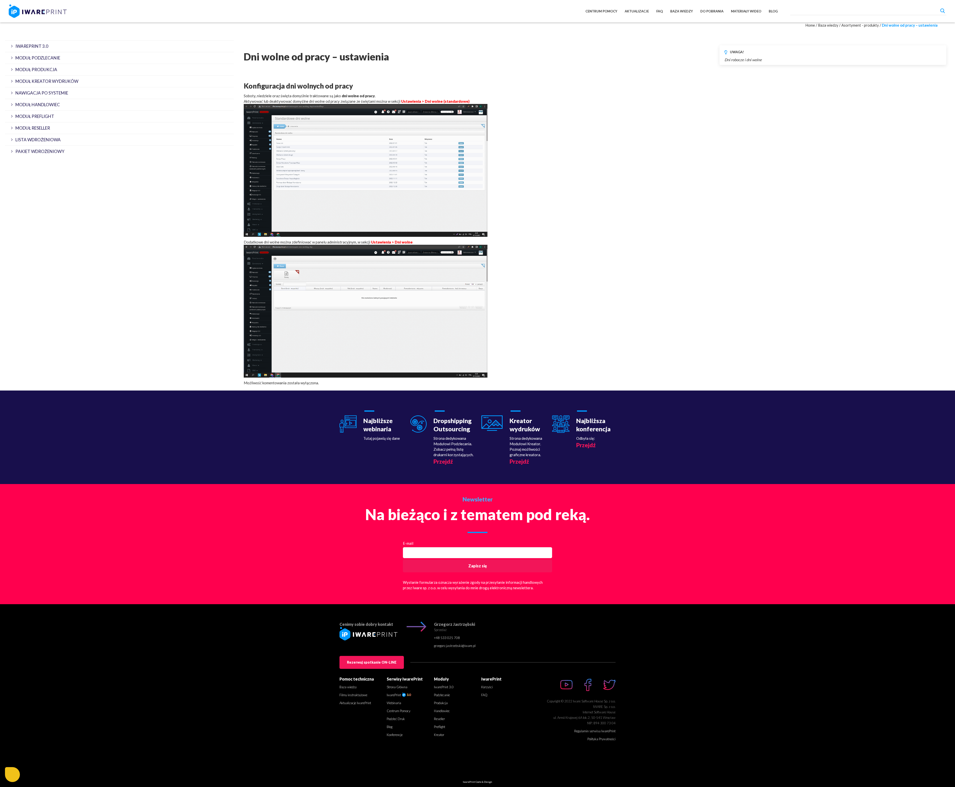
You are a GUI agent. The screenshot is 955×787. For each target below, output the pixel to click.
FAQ (659, 11)
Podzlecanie (442, 695)
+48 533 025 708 (447, 638)
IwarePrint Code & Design (477, 781)
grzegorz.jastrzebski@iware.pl (455, 646)
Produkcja (441, 703)
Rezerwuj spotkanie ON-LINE (371, 662)
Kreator (439, 735)
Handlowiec (442, 711)
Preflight (439, 727)
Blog (773, 11)
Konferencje (395, 735)
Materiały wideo (746, 11)
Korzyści (487, 687)
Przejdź (443, 461)
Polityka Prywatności (601, 739)
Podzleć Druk (396, 719)
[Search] (942, 10)
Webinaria (394, 703)
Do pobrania (711, 11)
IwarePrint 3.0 (444, 687)
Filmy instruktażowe (353, 695)
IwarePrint (394, 695)
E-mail (408, 543)
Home (810, 25)
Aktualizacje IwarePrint (355, 703)
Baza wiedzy (681, 11)
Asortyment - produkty (860, 25)
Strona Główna (397, 687)
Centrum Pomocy (601, 11)
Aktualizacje (637, 11)
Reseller (439, 719)
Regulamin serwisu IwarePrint (595, 731)
